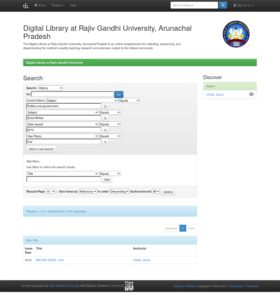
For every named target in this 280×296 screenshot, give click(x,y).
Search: (31, 88)
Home (41, 5)
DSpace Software (185, 286)
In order (103, 191)
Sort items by (68, 191)
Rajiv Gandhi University (64, 286)
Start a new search (41, 149)
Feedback (252, 286)
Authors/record (140, 191)
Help (73, 5)
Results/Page (35, 191)
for (28, 94)
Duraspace (236, 286)
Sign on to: (244, 5)
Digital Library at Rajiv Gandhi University (54, 62)
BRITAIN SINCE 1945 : (50, 260)
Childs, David (141, 260)
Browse (57, 5)
